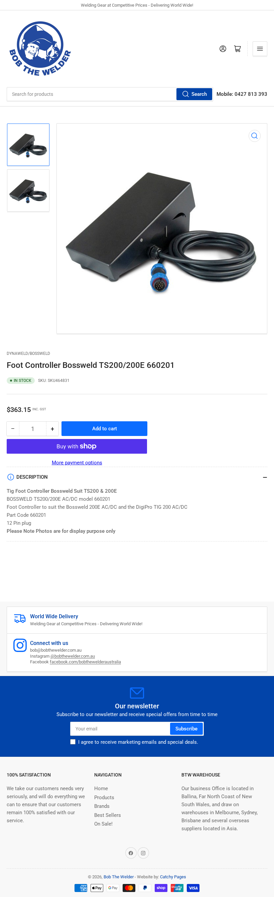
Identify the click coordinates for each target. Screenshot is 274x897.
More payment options (77, 463)
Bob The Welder (119, 876)
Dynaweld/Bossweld (28, 353)
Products (104, 798)
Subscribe (186, 729)
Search (199, 94)
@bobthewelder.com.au (72, 656)
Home (101, 789)
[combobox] (110, 94)
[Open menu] (260, 48)
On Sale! (103, 824)
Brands (102, 806)
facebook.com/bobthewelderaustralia (85, 661)
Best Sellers (107, 815)
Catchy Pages (173, 876)
